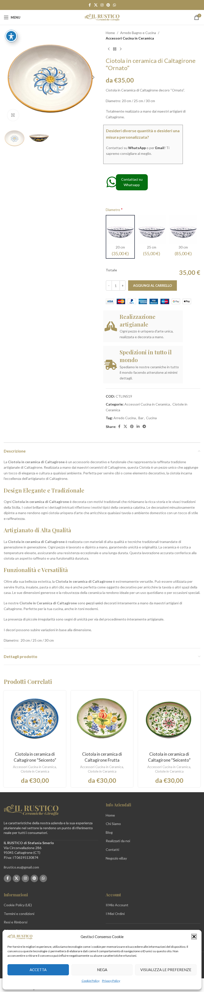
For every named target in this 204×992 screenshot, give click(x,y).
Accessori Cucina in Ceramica (130, 38)
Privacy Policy (111, 981)
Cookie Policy (91, 981)
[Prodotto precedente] (109, 49)
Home (110, 33)
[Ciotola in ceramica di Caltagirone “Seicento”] (34, 721)
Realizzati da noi (118, 841)
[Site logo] (102, 17)
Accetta (38, 969)
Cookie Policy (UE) (18, 905)
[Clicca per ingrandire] (13, 115)
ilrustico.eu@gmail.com (21, 867)
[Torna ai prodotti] (115, 49)
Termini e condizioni (19, 913)
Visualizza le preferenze (165, 969)
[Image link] (31, 810)
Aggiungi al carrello (152, 286)
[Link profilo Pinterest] (108, 5)
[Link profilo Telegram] (144, 426)
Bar (141, 418)
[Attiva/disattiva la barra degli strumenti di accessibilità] (11, 36)
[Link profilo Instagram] (102, 5)
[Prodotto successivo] (121, 49)
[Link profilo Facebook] (90, 5)
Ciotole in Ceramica (35, 771)
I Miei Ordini (115, 913)
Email (159, 148)
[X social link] (96, 5)
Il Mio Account (117, 905)
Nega (102, 969)
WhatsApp (137, 148)
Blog (109, 832)
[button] (194, 936)
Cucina (151, 418)
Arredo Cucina (124, 418)
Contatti (112, 849)
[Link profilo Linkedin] (138, 426)
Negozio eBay (116, 858)
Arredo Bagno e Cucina (138, 33)
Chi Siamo (113, 824)
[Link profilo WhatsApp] (114, 5)
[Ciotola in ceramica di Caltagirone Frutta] (102, 721)
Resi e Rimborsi (15, 922)
